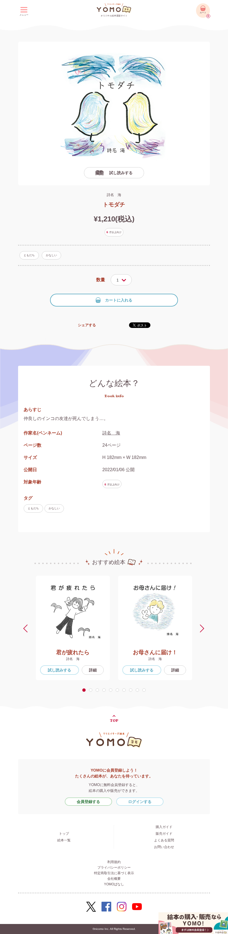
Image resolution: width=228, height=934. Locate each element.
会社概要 (114, 879)
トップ (64, 834)
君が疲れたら (73, 652)
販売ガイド (164, 834)
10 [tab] (145, 690)
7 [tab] (125, 690)
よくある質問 (164, 840)
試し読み (59, 670)
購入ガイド (164, 827)
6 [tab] (118, 690)
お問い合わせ (164, 847)
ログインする (140, 801)
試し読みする (121, 173)
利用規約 (114, 862)
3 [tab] (98, 690)
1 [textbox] (118, 280)
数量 (100, 279)
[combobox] (121, 279)
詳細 (93, 670)
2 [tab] (92, 690)
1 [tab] (85, 690)
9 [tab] (138, 690)
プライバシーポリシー (114, 867)
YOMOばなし (114, 884)
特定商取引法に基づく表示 (114, 873)
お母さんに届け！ (155, 652)
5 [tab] (112, 690)
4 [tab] (105, 690)
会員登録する (88, 801)
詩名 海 (114, 195)
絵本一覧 (64, 840)
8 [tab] (132, 690)
